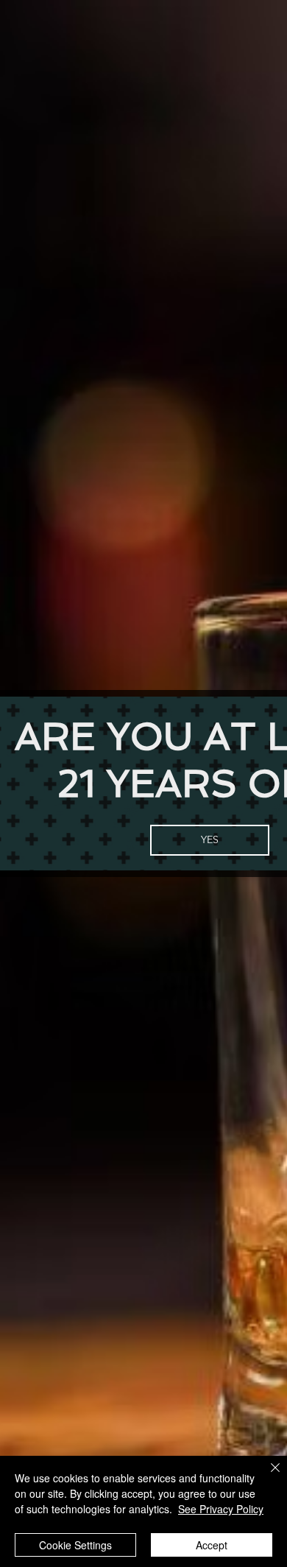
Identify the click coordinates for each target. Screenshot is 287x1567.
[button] (209, 840)
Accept (211, 1545)
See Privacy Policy (220, 1508)
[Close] (266, 1476)
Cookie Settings (75, 1545)
